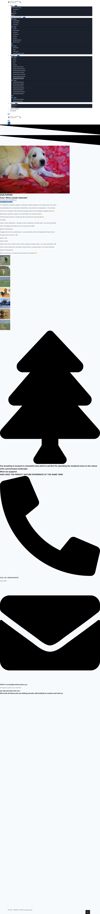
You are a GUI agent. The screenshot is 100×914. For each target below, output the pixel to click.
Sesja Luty (15, 38)
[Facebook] (8, 114)
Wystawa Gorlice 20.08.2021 (18, 83)
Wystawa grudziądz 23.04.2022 (19, 76)
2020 (12, 43)
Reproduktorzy (16, 9)
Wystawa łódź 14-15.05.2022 (18, 72)
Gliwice (14, 59)
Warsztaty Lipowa (16, 41)
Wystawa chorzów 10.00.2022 (19, 68)
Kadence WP (28, 910)
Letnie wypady (16, 34)
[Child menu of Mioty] (16, 103)
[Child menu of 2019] (15, 97)
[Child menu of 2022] (15, 19)
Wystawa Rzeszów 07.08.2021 (19, 91)
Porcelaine (13, 106)
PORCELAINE (13, 13)
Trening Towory (16, 22)
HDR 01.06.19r (15, 47)
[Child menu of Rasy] (16, 5)
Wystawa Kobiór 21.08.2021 (18, 85)
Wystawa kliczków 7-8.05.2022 (19, 74)
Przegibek (15, 36)
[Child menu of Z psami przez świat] (24, 17)
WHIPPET (13, 15)
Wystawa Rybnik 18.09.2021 (18, 93)
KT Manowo (15, 32)
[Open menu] (9, 123)
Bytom (14, 62)
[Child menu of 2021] (15, 26)
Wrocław (14, 60)
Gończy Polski (14, 105)
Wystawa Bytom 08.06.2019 (18, 99)
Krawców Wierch (16, 20)
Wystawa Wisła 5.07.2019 (18, 101)
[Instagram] (9, 114)
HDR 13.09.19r (15, 51)
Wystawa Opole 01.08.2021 (18, 89)
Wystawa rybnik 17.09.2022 (18, 66)
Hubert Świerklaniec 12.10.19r (18, 53)
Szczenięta (13, 110)
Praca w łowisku (14, 108)
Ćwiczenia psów (16, 30)
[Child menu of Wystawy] (18, 55)
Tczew (14, 49)
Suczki (14, 11)
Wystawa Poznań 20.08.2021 (18, 87)
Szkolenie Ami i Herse (17, 39)
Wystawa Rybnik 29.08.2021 (18, 82)
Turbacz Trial (15, 24)
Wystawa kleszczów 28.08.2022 (19, 70)
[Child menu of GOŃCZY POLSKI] (20, 7)
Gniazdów (15, 64)
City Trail (14, 28)
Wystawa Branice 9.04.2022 (18, 78)
